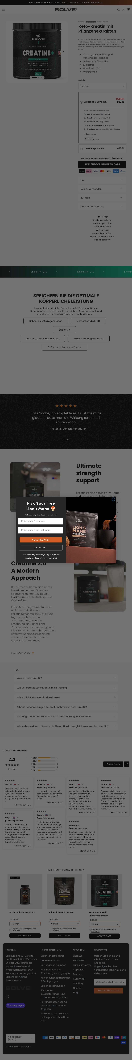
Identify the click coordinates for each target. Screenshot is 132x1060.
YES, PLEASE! (41, 540)
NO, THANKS (41, 548)
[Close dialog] (113, 499)
